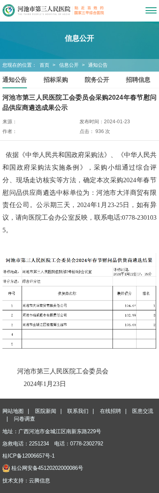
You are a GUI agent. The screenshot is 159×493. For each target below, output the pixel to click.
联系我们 (77, 411)
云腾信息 (39, 481)
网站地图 (13, 411)
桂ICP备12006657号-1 (28, 456)
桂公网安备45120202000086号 (47, 468)
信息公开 (69, 65)
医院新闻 (45, 411)
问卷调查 (24, 419)
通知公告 (98, 65)
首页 (44, 65)
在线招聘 (110, 411)
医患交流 (142, 411)
